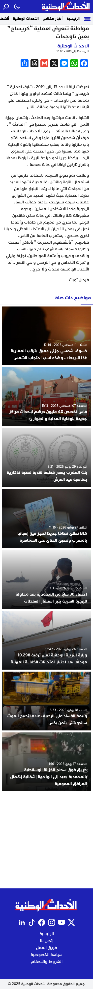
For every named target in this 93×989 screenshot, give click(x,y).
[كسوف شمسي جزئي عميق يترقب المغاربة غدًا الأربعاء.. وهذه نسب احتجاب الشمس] (46, 335)
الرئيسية (73, 18)
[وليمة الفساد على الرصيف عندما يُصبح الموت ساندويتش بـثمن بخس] (46, 701)
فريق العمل (46, 948)
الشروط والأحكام (46, 961)
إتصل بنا (46, 941)
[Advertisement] (46, 839)
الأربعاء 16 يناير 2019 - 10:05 (73, 51)
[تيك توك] (32, 922)
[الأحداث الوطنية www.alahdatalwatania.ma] (66, 6)
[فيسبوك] (42, 922)
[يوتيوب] (61, 922)
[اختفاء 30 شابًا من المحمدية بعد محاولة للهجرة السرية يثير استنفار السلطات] (46, 579)
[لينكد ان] (22, 922)
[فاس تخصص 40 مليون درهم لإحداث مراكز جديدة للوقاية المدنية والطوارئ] (46, 396)
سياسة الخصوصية (46, 954)
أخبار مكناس (52, 18)
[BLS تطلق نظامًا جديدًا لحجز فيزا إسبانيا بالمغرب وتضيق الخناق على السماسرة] (46, 518)
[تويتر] (71, 922)
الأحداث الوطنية (26, 18)
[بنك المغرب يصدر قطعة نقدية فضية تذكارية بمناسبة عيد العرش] (46, 457)
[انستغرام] (52, 922)
